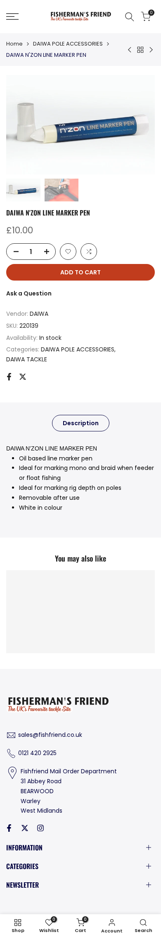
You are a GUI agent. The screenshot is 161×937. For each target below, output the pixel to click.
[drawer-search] (129, 17)
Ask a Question (29, 293)
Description (81, 423)
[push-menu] (12, 16)
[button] (68, 251)
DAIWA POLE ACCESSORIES (68, 44)
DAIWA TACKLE (26, 359)
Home (14, 44)
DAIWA (39, 314)
